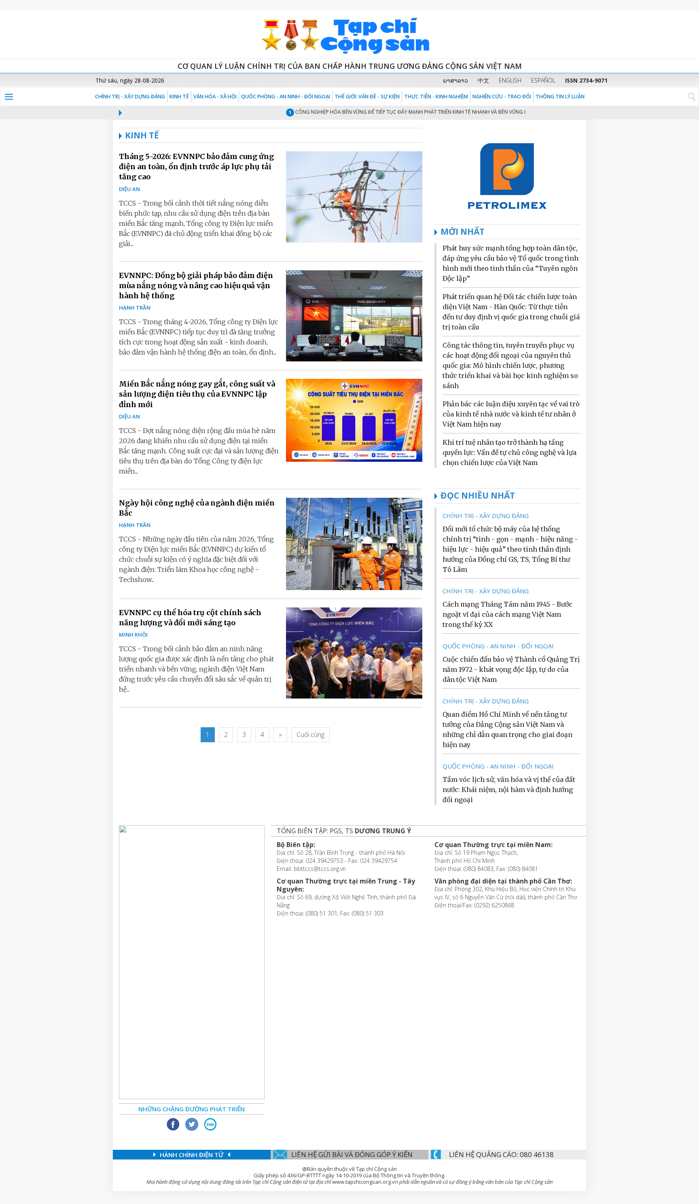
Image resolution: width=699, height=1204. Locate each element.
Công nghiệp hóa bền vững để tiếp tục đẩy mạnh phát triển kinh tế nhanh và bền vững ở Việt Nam (406, 111)
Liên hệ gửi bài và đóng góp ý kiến (352, 1154)
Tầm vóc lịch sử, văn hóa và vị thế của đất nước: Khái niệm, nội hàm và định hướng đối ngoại (509, 789)
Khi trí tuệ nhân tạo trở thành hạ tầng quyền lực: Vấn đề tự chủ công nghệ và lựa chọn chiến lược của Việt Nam (509, 452)
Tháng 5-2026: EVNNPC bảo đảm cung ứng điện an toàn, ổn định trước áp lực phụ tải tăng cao (196, 166)
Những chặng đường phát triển (191, 1109)
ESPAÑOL (543, 80)
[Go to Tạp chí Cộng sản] (349, 34)
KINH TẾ (179, 96)
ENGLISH (510, 80)
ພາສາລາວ (455, 80)
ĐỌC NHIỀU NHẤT (478, 495)
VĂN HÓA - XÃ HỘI (215, 96)
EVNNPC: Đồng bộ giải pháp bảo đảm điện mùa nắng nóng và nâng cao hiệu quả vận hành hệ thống (196, 285)
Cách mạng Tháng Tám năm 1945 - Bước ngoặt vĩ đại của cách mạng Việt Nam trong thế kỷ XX (507, 614)
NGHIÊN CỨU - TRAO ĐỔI (501, 96)
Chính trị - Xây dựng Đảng (130, 96)
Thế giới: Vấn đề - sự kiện (367, 96)
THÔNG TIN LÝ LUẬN (560, 96)
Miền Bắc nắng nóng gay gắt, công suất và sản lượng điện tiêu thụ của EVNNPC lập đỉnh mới (197, 394)
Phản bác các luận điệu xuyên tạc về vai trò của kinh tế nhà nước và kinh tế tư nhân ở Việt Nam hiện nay (511, 414)
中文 (483, 80)
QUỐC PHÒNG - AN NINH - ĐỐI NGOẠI (285, 96)
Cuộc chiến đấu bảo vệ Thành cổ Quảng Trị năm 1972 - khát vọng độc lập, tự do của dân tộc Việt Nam (511, 669)
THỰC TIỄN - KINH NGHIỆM (436, 96)
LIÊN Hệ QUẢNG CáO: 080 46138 (501, 1154)
